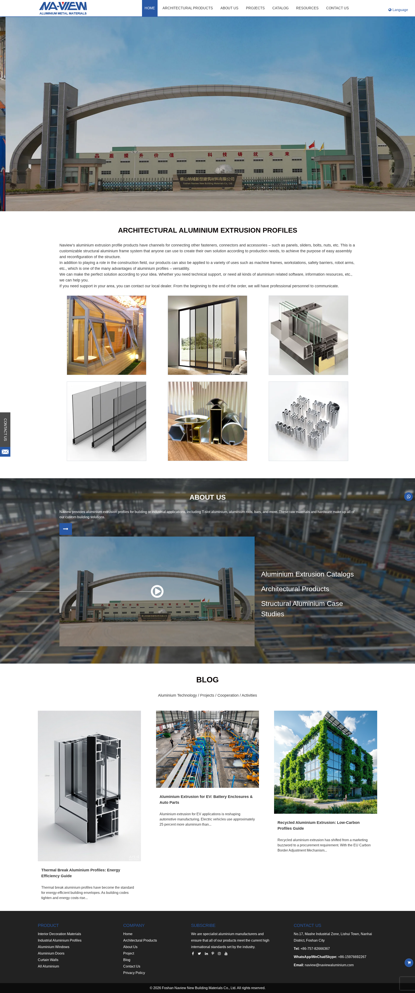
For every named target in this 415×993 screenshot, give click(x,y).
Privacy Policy (134, 973)
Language (400, 10)
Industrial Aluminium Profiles (59, 940)
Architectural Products (188, 8)
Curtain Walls (48, 960)
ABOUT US (229, 8)
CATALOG (280, 8)
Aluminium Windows (53, 947)
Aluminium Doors (51, 953)
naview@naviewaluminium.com (329, 965)
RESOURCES (307, 8)
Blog (126, 960)
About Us (130, 947)
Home (150, 8)
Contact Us (131, 966)
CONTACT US (337, 8)
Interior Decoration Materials (59, 934)
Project (128, 953)
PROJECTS (255, 8)
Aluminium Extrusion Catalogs (307, 574)
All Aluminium (48, 966)
